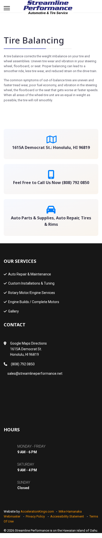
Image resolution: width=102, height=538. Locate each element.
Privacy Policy (35, 516)
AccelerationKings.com (37, 511)
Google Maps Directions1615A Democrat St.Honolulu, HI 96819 (28, 348)
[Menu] (7, 8)
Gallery (13, 311)
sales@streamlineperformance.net (34, 373)
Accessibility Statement (67, 516)
